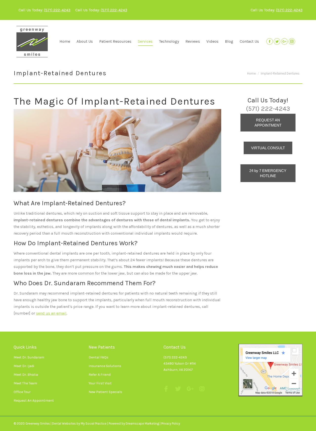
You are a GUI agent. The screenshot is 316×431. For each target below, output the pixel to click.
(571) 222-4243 (57, 10)
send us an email (51, 313)
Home (251, 73)
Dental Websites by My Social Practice (79, 423)
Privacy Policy (170, 423)
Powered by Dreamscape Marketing (134, 423)
